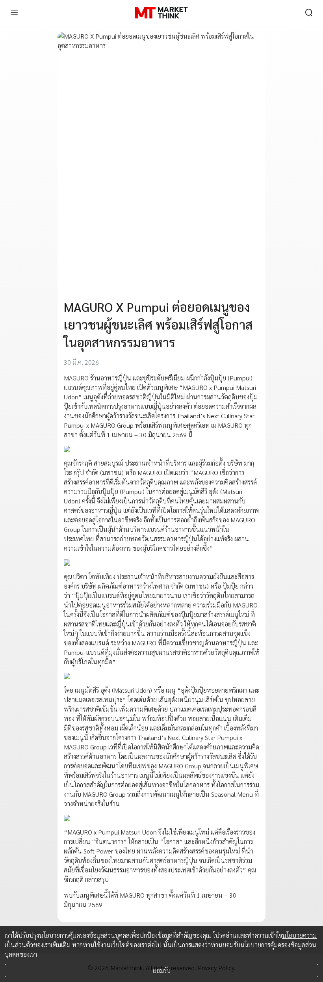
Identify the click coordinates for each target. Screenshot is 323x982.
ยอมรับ (162, 970)
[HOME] (161, 12)
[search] (309, 12)
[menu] (14, 12)
